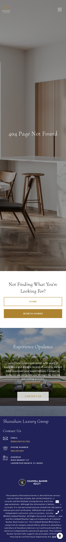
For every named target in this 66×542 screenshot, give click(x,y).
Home (33, 301)
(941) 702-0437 (17, 451)
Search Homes (33, 313)
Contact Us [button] (33, 396)
